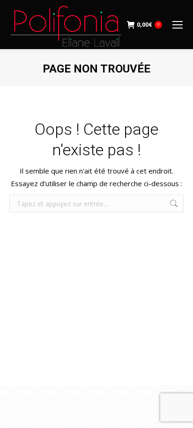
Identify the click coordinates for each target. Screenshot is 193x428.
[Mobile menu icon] (177, 25)
